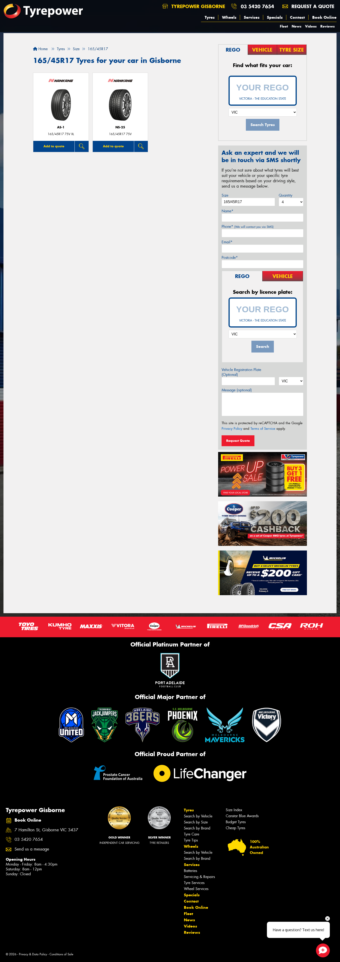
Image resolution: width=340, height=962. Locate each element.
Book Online (324, 17)
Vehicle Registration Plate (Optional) (241, 372)
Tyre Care (191, 834)
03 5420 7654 (257, 6)
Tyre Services (194, 882)
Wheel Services (196, 888)
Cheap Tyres (235, 828)
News (296, 26)
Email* (227, 242)
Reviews (327, 26)
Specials (275, 17)
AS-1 (61, 127)
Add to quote (53, 146)
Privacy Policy (232, 428)
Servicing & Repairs (199, 876)
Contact (297, 17)
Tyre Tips (191, 840)
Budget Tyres (236, 822)
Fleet (284, 26)
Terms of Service (262, 428)
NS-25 (120, 127)
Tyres (210, 17)
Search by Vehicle (198, 816)
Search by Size (196, 822)
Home (42, 48)
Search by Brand (197, 828)
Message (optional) (237, 390)
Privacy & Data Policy (33, 954)
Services (252, 17)
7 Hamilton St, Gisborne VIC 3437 (46, 830)
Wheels (229, 17)
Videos (311, 26)
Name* (227, 211)
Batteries (190, 870)
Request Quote (238, 441)
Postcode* (230, 257)
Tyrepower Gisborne (197, 6)
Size (225, 195)
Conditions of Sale (61, 954)
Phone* (248, 226)
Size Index (234, 809)
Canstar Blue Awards (242, 816)
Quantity (285, 195)
